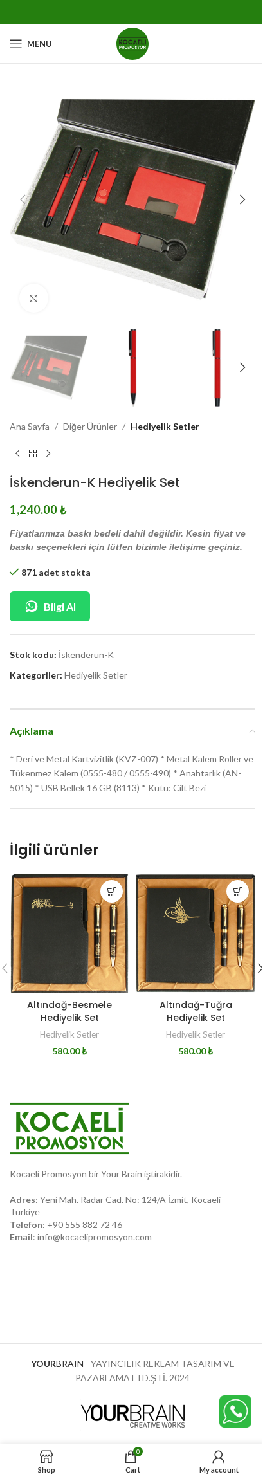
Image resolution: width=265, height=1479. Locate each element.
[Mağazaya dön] (33, 454)
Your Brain (121, 1173)
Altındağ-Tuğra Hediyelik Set (196, 1011)
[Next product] (48, 454)
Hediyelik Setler (165, 426)
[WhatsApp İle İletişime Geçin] (235, 1410)
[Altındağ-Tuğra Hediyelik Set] (195, 933)
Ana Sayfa (30, 426)
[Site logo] (132, 42)
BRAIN (57, 1363)
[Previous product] (17, 454)
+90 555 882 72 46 (84, 1224)
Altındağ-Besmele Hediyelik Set (69, 1011)
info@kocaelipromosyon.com (94, 1236)
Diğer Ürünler (90, 426)
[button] (22, 199)
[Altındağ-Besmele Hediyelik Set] (69, 933)
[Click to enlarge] (33, 298)
